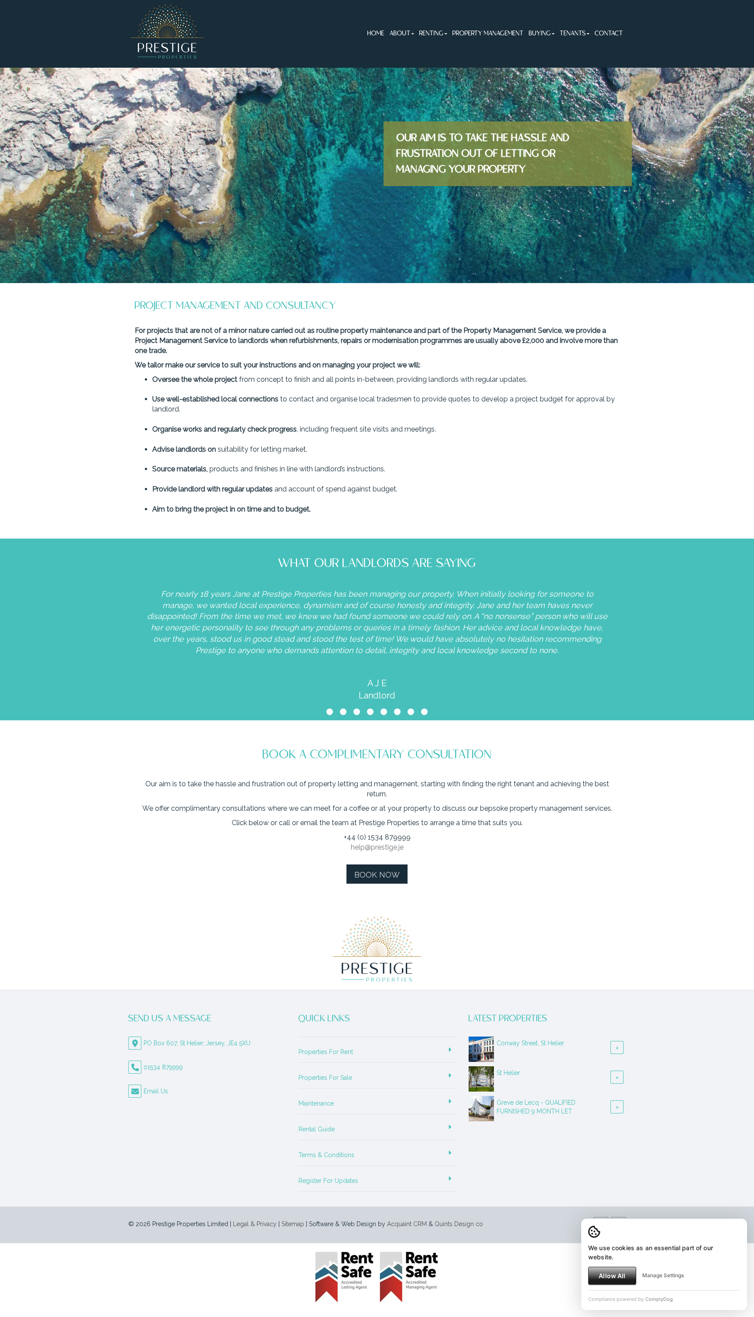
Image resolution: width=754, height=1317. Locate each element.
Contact (609, 34)
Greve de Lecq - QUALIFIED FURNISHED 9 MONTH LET (536, 1107)
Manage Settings (663, 1275)
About (400, 34)
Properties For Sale (325, 1077)
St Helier (508, 1072)
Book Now (377, 874)
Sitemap (292, 1223)
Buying (540, 34)
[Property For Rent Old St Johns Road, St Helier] (481, 1073)
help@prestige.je (377, 847)
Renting (431, 34)
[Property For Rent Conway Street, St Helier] (481, 1043)
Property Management (488, 34)
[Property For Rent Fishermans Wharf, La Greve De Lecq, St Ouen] (481, 1103)
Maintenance (316, 1103)
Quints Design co (459, 1223)
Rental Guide (316, 1129)
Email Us (156, 1091)
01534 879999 (163, 1067)
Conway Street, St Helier (530, 1043)
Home (375, 34)
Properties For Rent (325, 1051)
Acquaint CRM (407, 1223)
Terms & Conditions (326, 1154)
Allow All (612, 1275)
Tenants (573, 34)
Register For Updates (328, 1180)
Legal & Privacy (255, 1223)
